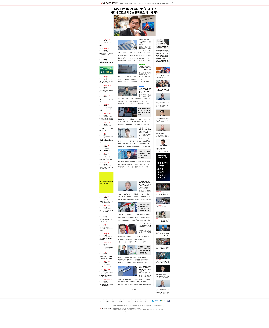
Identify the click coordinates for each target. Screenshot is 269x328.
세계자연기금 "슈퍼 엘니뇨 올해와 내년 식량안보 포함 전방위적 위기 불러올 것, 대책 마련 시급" (134, 79)
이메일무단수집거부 (139, 301)
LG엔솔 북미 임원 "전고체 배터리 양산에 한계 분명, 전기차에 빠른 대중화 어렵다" (134, 194)
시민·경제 (149, 3)
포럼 (102, 301)
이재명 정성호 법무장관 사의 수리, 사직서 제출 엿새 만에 (131, 239)
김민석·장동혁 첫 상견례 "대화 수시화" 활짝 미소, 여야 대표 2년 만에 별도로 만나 (134, 257)
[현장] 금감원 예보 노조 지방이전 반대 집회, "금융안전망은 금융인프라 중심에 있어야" (134, 167)
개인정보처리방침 (140, 300)
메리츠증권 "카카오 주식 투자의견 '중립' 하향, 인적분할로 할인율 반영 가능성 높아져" (134, 282)
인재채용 (122, 301)
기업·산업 (135, 3)
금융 (139, 3)
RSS (145, 301)
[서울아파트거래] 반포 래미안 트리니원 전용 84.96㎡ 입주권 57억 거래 (134, 242)
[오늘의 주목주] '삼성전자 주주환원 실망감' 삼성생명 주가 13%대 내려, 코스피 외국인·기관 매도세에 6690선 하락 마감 (134, 217)
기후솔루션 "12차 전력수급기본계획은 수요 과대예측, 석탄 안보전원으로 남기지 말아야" (134, 81)
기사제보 (130, 301)
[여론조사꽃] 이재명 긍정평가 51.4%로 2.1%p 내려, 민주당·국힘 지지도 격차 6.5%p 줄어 (134, 52)
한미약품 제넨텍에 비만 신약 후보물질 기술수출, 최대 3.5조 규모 (133, 260)
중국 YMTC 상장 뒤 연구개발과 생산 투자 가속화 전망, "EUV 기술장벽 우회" (134, 101)
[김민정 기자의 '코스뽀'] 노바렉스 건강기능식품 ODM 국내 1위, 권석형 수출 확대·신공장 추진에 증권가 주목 (134, 121)
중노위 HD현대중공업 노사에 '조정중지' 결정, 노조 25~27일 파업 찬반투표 (134, 220)
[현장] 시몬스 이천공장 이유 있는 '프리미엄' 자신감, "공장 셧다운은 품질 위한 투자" (134, 55)
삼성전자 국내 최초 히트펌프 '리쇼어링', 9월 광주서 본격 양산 (132, 262)
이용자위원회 (123, 300)
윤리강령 (109, 300)
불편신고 (115, 301)
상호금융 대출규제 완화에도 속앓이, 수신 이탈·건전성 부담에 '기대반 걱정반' (134, 199)
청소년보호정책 (131, 300)
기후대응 (126, 3)
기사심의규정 (115, 300)
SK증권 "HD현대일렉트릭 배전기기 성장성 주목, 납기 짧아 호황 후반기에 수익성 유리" (134, 279)
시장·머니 (144, 3)
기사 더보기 (134, 289)
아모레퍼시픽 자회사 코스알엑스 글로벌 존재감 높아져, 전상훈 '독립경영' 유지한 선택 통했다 (134, 141)
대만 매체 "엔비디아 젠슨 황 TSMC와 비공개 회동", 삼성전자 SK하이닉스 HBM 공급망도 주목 (134, 103)
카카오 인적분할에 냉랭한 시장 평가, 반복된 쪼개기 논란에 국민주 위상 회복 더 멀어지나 (134, 164)
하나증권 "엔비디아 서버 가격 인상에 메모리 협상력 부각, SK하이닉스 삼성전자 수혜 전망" (134, 119)
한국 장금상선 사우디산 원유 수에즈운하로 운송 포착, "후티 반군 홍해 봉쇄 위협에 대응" (134, 124)
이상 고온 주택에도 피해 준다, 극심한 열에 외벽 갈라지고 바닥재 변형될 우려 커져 (134, 77)
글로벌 (121, 3)
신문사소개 (102, 300)
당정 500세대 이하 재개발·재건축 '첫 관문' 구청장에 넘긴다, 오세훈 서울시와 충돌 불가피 (134, 60)
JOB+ (163, 3)
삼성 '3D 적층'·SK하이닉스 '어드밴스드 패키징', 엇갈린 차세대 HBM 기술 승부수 (134, 58)
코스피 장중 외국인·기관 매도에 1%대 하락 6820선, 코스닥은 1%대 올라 (134, 284)
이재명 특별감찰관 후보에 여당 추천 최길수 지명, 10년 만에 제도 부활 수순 (134, 236)
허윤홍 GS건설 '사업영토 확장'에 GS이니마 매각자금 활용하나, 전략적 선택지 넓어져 (134, 143)
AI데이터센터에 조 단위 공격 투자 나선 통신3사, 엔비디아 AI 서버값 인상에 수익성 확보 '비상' (134, 196)
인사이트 (159, 3)
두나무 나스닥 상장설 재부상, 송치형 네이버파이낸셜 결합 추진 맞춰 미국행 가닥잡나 (134, 146)
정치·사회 (154, 3)
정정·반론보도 (147, 300)
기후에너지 (142, 64)
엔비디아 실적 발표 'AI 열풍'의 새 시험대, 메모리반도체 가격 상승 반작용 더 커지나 (134, 99)
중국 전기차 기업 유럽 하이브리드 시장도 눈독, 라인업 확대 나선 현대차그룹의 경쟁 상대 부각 (134, 214)
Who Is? (130, 3)
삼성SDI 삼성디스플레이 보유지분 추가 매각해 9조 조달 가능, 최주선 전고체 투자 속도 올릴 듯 (134, 161)
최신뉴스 (167, 3)
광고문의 (108, 301)
